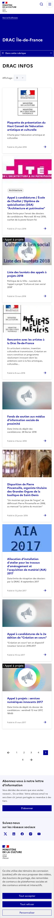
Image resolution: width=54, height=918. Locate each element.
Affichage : (10, 78)
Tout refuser (27, 904)
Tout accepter (27, 896)
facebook (22, 834)
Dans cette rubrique (15, 53)
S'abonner (27, 808)
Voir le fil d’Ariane (10, 17)
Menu (50, 4)
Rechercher (41, 4)
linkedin (14, 834)
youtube (39, 834)
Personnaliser (27, 912)
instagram (31, 834)
